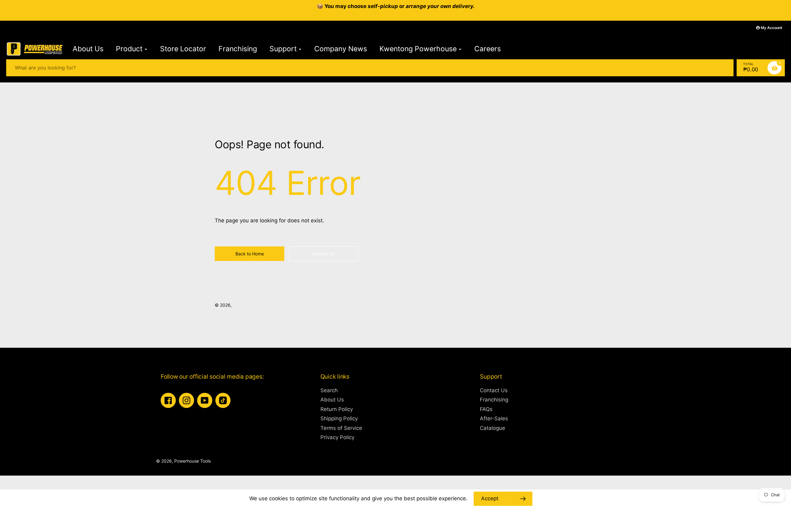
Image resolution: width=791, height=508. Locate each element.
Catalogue (492, 428)
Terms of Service (341, 428)
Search (329, 390)
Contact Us (494, 390)
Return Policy (336, 409)
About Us (332, 400)
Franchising (494, 400)
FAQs (486, 409)
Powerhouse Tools (251, 305)
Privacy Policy (337, 437)
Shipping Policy (339, 418)
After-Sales (494, 418)
